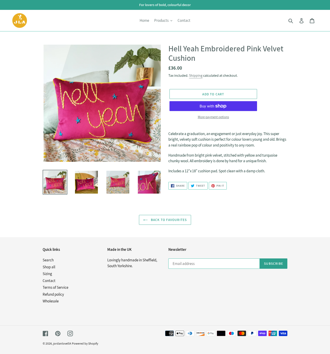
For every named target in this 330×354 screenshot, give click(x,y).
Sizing (47, 273)
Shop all (49, 266)
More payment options (213, 117)
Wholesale (51, 301)
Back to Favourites (168, 220)
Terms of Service (55, 287)
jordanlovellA (62, 343)
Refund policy (53, 294)
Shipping (195, 75)
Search (48, 260)
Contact (49, 280)
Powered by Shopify (85, 343)
